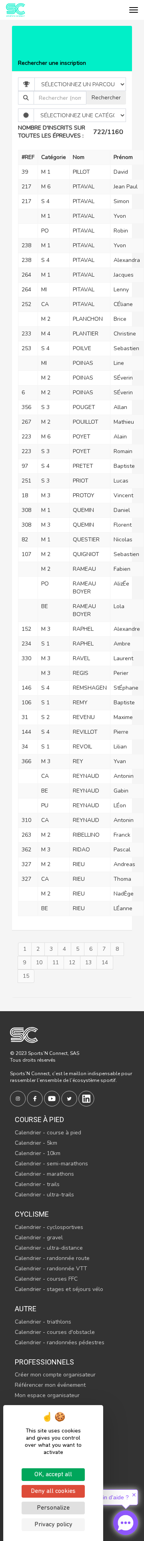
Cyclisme (32, 1214)
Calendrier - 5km (36, 1143)
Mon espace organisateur (47, 1395)
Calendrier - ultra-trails (44, 1194)
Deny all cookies (53, 1491)
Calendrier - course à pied (48, 1132)
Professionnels (44, 1362)
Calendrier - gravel (39, 1237)
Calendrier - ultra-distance (49, 1248)
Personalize (53, 1508)
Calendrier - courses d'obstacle (55, 1332)
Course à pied (39, 1119)
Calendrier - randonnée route (52, 1258)
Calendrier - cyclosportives (49, 1227)
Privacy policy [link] (53, 1525)
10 (39, 962)
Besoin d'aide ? (109, 1497)
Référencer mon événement (50, 1385)
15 (26, 976)
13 (88, 962)
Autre (25, 1309)
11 (55, 962)
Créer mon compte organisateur (55, 1374)
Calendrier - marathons (44, 1174)
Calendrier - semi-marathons (51, 1163)
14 (105, 962)
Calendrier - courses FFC (46, 1279)
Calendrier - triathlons (43, 1322)
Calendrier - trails (37, 1184)
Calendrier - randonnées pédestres (59, 1342)
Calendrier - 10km (37, 1153)
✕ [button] (134, 1495)
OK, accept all (53, 1474)
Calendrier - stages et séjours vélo (59, 1289)
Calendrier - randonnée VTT (51, 1268)
